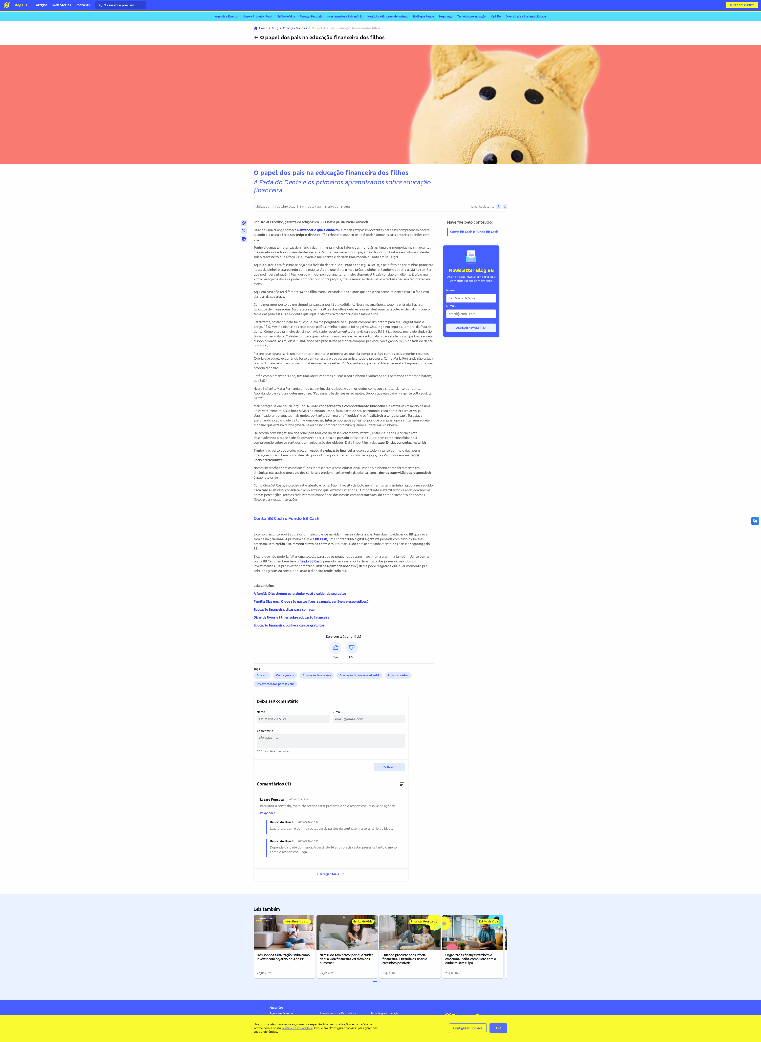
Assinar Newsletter (471, 327)
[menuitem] (227, 16)
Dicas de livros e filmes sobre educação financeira (291, 617)
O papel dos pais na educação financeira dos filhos (322, 37)
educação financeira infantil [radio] (359, 675)
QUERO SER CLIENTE (742, 5)
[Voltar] (256, 37)
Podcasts (83, 5)
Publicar (389, 766)
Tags (257, 669)
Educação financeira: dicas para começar (284, 609)
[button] (335, 650)
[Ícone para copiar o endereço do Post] (244, 223)
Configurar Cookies (467, 1028)
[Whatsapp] (244, 239)
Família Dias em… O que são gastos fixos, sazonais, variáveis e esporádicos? (311, 601)
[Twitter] (244, 231)
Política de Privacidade (297, 1028)
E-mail (337, 712)
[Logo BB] (6, 5)
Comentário (265, 731)
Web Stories (61, 5)
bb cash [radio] (262, 675)
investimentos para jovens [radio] (275, 684)
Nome (261, 712)
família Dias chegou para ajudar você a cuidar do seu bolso (301, 593)
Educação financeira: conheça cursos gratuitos (289, 625)
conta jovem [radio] (285, 675)
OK (498, 1028)
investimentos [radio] (398, 675)
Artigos (42, 5)
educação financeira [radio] (317, 675)
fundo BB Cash (310, 561)
